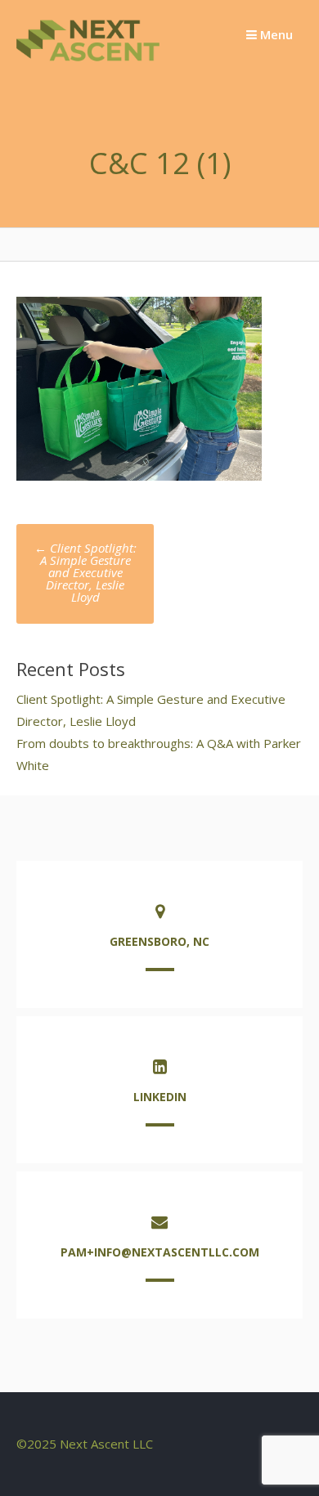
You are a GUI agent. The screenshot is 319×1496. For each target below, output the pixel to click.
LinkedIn (159, 1096)
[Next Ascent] (88, 60)
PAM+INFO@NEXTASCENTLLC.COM (160, 1252)
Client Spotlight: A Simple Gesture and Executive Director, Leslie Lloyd (85, 572)
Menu (275, 34)
